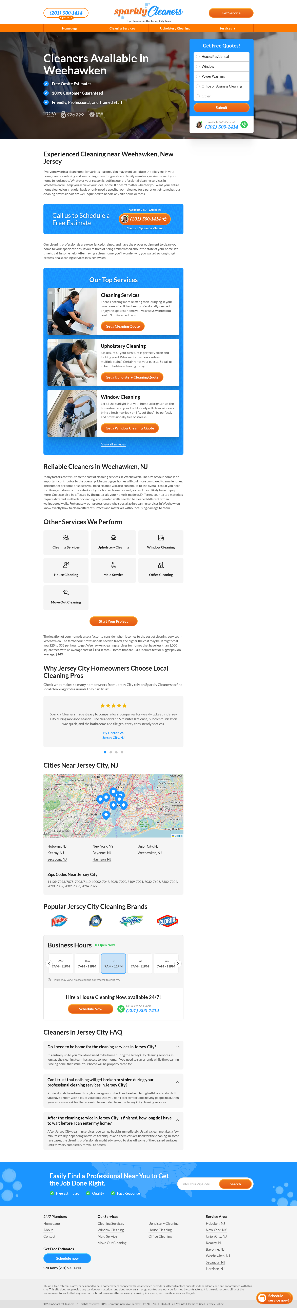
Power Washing (213, 76)
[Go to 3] (116, 752)
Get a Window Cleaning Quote (130, 428)
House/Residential (215, 56)
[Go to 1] (105, 752)
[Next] (178, 963)
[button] (119, 800)
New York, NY (103, 846)
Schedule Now (90, 1009)
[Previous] (49, 963)
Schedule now (67, 1258)
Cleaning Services (122, 28)
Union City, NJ (148, 846)
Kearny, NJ (55, 853)
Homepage (70, 28)
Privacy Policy (214, 1304)
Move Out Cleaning (112, 1243)
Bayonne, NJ (102, 853)
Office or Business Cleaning (222, 86)
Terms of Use (195, 1304)
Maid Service (107, 1236)
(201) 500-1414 (66, 13)
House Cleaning (160, 1230)
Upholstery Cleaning (175, 28)
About (48, 1230)
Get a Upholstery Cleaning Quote (132, 377)
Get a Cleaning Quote (123, 326)
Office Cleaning (160, 1236)
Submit (221, 107)
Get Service (231, 13)
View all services (113, 444)
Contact (49, 1236)
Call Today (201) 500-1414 (62, 1268)
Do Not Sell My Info (173, 1304)
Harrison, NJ (102, 859)
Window (208, 66)
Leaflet (178, 835)
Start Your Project (113, 621)
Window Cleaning (111, 1230)
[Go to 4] (122, 752)
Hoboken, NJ (57, 846)
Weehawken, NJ (150, 853)
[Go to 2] (111, 752)
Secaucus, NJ (57, 859)
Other (206, 96)
